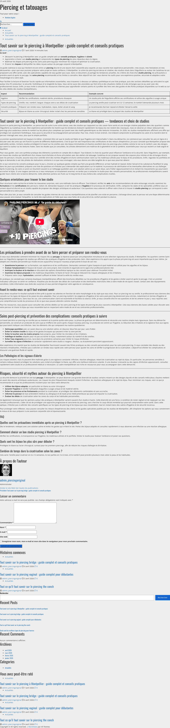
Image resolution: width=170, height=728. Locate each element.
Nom (3, 527)
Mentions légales (10, 17)
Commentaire (6, 522)
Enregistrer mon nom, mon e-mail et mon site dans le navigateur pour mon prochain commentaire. (45, 541)
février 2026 (9, 655)
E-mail (3, 532)
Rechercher (4, 593)
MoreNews (32, 727)
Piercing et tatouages (23, 6)
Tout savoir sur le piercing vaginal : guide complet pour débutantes (36, 574)
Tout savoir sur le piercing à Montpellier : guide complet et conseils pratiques (24, 608)
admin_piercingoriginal (12, 50)
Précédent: (25, 490)
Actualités (9, 39)
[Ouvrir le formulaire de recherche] (1, 21)
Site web (3, 537)
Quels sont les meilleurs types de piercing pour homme (17, 630)
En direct (4, 27)
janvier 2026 (9, 658)
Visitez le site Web (8, 488)
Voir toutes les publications (27, 488)
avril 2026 (8, 650)
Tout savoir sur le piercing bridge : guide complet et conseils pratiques (39, 562)
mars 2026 (8, 653)
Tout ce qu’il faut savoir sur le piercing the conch (27, 586)
